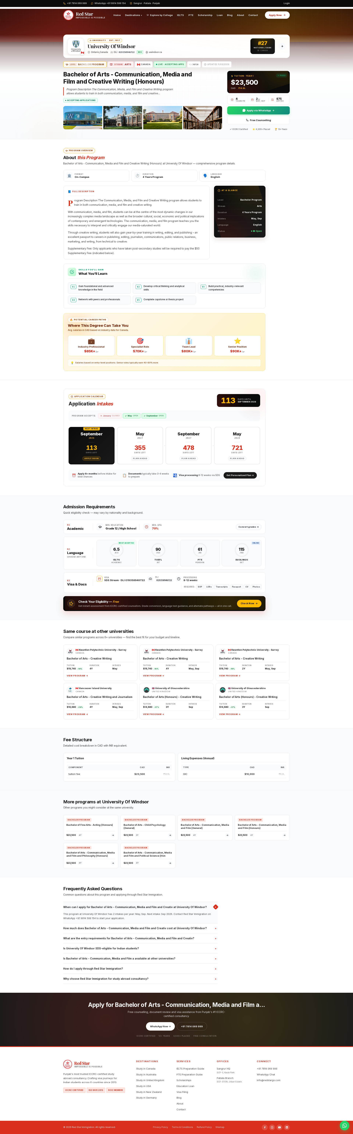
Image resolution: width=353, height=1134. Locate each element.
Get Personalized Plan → (240, 475)
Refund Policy (204, 1127)
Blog (230, 15)
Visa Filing (182, 1091)
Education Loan (185, 1086)
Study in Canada (145, 1068)
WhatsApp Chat (266, 1074)
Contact (253, 15)
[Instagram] (272, 1127)
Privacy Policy (160, 1127)
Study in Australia (146, 1074)
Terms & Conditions (182, 1127)
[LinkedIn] (287, 1127)
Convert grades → (248, 527)
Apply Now (275, 15)
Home (117, 15)
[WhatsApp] (344, 1125)
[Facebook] (265, 1127)
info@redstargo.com (268, 1080)
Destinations (133, 15)
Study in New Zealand (149, 1091)
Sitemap (219, 1127)
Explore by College (161, 15)
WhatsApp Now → (160, 1026)
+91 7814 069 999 (192, 1026)
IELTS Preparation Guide (190, 1068)
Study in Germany (146, 1097)
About (240, 15)
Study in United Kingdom (150, 1080)
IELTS (180, 15)
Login (287, 3)
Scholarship (205, 15)
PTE (190, 15)
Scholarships (183, 1080)
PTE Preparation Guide (189, 1074)
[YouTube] (279, 1127)
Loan (220, 15)
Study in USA (143, 1086)
